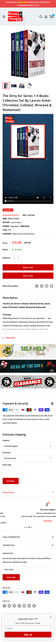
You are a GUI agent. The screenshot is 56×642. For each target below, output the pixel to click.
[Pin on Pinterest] (41, 286)
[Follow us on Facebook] (4, 606)
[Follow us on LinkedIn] (29, 606)
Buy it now (28, 275)
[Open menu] (4, 17)
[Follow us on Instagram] (14, 606)
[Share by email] (51, 286)
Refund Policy (8, 492)
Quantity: (7, 258)
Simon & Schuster (11, 215)
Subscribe (11, 577)
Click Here (28, 520)
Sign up (28, 634)
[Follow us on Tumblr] (34, 606)
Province (6, 452)
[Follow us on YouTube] (24, 606)
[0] (51, 16)
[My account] (46, 16)
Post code (7, 465)
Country (6, 440)
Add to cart (28, 267)
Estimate (11, 481)
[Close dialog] (51, 617)
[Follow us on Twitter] (9, 606)
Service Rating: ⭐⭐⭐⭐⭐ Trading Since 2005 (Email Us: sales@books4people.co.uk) (28, 3)
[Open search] (40, 16)
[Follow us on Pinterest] (19, 606)
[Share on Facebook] (37, 286)
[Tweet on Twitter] (46, 286)
